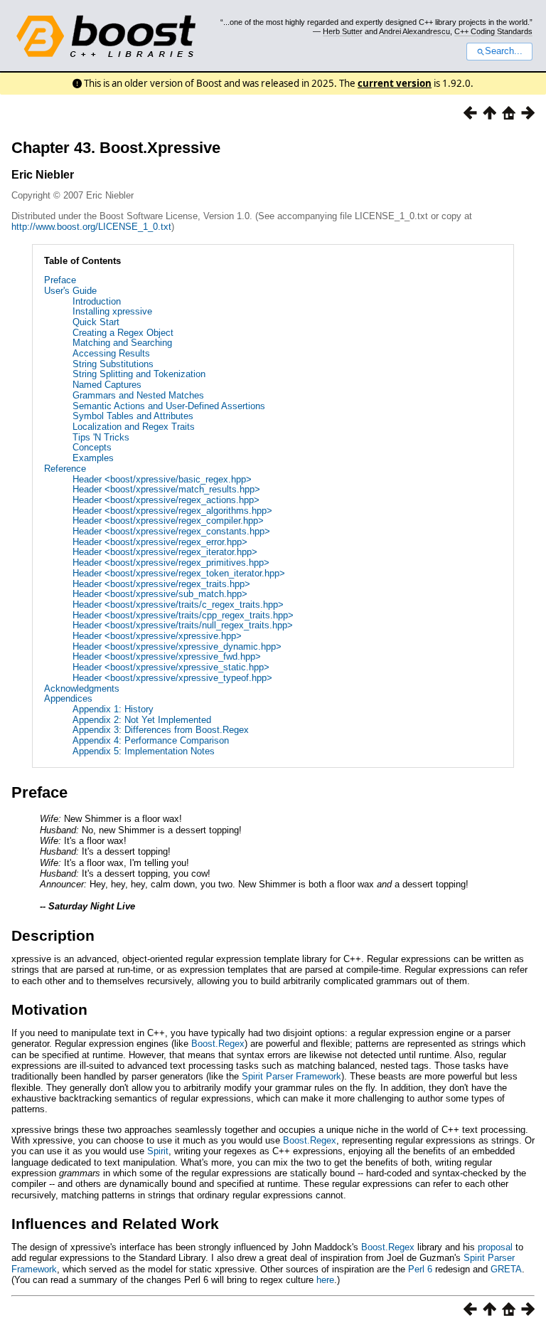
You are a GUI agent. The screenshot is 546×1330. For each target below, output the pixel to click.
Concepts (92, 447)
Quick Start (96, 322)
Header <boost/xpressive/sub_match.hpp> (160, 594)
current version (395, 83)
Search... (504, 51)
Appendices (68, 698)
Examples (93, 458)
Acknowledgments (81, 688)
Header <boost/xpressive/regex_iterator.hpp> (165, 552)
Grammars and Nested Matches (138, 395)
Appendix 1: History (113, 709)
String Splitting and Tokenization (139, 374)
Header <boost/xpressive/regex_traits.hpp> (161, 584)
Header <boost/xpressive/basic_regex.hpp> (162, 479)
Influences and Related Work (115, 1223)
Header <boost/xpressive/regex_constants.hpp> (171, 531)
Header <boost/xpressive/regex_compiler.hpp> (168, 520)
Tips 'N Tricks (101, 437)
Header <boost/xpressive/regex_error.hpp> (160, 542)
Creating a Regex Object (123, 332)
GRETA (506, 1269)
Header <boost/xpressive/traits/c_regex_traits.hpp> (178, 604)
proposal (495, 1247)
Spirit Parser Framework (291, 1076)
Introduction (97, 301)
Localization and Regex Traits (134, 426)
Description (53, 935)
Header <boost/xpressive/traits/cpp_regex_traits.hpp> (183, 615)
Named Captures (107, 384)
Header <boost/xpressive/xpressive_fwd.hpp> (167, 656)
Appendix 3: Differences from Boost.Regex (161, 729)
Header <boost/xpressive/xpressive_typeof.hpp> (172, 677)
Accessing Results (111, 353)
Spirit (157, 1151)
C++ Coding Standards (493, 31)
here (325, 1279)
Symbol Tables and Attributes (133, 416)
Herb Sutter (343, 31)
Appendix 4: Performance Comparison (151, 740)
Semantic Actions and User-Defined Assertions (169, 406)
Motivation (49, 1009)
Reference (65, 468)
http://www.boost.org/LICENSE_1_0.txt (91, 226)
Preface (60, 280)
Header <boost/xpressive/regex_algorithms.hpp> (172, 510)
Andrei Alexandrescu (414, 31)
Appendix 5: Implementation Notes (144, 751)
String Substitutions (113, 364)
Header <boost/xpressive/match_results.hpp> (166, 489)
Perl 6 (420, 1269)
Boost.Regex (218, 1043)
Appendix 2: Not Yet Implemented (142, 719)
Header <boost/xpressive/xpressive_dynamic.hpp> (177, 646)
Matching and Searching (122, 342)
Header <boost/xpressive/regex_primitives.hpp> (171, 562)
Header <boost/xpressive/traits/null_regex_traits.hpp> (183, 625)
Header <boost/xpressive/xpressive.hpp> (157, 635)
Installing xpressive (112, 311)
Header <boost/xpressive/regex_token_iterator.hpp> (179, 573)
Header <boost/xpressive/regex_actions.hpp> (166, 500)
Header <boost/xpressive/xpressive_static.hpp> (171, 667)
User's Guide (70, 290)
